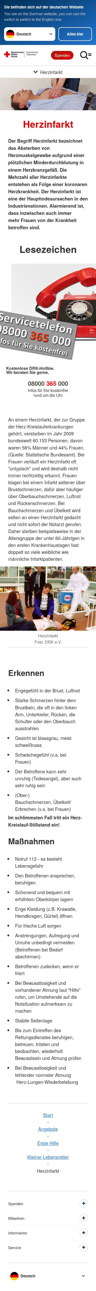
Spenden (62, 55)
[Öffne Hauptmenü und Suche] (86, 55)
